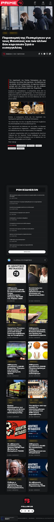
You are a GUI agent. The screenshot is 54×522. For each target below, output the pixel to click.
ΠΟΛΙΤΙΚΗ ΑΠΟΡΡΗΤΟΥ (22, 518)
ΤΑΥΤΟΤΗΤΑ (38, 518)
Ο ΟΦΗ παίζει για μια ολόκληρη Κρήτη (17, 239)
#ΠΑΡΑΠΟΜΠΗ (11, 148)
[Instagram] (25, 511)
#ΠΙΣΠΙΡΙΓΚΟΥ (20, 148)
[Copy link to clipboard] (50, 54)
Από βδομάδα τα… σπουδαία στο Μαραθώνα (19, 218)
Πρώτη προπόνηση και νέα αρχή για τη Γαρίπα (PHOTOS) (21, 245)
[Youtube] (29, 511)
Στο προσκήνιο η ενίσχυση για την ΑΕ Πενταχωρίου (20, 223)
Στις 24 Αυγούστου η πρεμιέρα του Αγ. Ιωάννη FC (20, 212)
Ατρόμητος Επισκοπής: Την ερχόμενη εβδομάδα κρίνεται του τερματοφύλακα (26, 201)
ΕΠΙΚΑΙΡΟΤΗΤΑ (13, 33)
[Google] (32, 511)
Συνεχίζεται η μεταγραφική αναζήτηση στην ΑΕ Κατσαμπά (22, 207)
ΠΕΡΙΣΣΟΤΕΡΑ (27, 251)
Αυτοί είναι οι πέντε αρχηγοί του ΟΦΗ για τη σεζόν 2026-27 (22, 228)
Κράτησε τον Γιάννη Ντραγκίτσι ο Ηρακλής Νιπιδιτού (20, 234)
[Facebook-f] (21, 511)
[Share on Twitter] (42, 54)
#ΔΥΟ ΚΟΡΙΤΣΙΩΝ (21, 145)
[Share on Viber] (47, 54)
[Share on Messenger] (44, 54)
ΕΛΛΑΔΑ (5, 33)
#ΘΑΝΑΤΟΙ (38, 145)
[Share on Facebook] (39, 54)
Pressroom (9, 54)
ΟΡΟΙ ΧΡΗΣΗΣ (32, 518)
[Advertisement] (27, 68)
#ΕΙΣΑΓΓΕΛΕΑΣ (30, 145)
